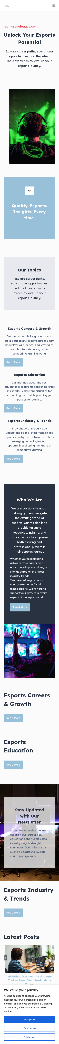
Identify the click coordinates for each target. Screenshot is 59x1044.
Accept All (29, 1019)
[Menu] (53, 5)
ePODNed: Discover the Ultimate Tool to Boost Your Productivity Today (30, 980)
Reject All (29, 1037)
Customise (29, 1028)
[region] (29, 1014)
